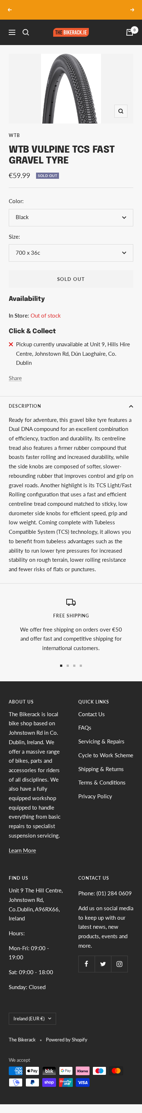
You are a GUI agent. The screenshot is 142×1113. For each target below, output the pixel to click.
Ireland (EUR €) (28, 1018)
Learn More (22, 850)
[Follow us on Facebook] (86, 964)
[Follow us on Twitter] (103, 964)
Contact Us (91, 714)
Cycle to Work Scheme (105, 755)
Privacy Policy (95, 796)
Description (25, 406)
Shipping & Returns (101, 769)
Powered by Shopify (66, 1040)
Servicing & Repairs (101, 741)
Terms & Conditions (102, 782)
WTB (14, 135)
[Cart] (129, 32)
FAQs (84, 727)
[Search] (26, 32)
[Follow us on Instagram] (119, 964)
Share (15, 378)
